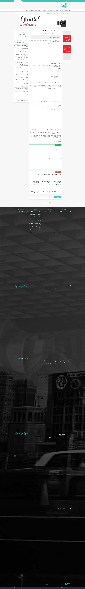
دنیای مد (36, 10)
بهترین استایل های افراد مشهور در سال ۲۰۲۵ (46, 192)
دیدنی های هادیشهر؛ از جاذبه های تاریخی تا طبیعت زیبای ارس (61, 509)
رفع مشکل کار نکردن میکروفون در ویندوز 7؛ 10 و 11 (21, 77)
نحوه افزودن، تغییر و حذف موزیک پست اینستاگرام (22, 98)
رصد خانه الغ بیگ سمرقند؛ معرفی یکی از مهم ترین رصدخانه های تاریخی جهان (22, 65)
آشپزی (54, 10)
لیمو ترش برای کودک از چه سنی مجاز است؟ (22, 100)
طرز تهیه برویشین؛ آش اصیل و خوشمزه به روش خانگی (21, 70)
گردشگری (57, 10)
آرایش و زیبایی (61, 10)
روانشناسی (32, 10)
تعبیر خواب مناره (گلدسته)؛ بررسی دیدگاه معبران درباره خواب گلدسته (61, 361)
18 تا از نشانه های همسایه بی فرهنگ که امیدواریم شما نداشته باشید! (47, 439)
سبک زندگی (66, 10)
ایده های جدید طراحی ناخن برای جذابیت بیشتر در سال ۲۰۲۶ (35, 182)
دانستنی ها (39, 10)
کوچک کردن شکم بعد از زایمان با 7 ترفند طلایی (22, 57)
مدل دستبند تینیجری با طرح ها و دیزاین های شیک (22, 59)
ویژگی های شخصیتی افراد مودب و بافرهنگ (23, 36)
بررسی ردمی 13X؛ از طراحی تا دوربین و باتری (22, 34)
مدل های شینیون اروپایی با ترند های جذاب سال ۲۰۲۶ (21, 85)
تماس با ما (66, 1)
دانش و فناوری (44, 10)
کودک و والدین (28, 10)
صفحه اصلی (20, 587)
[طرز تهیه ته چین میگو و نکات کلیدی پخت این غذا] (56, 195)
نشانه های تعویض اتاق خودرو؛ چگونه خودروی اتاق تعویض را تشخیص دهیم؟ (22, 55)
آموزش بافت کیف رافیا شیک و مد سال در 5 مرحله (47, 364)
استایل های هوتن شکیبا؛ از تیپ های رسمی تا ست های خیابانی (56, 192)
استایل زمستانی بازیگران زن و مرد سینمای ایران (46, 182)
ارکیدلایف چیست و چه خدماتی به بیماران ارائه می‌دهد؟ (21, 50)
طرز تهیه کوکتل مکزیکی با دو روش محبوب (23, 48)
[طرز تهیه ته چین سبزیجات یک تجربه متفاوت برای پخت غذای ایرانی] (45, 195)
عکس (48, 10)
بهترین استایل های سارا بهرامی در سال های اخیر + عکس (57, 182)
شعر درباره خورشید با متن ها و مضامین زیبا (23, 60)
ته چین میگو (34, 65)
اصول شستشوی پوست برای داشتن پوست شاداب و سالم (21, 40)
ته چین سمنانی (38, 65)
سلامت (51, 10)
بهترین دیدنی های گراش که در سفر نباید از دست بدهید (21, 86)
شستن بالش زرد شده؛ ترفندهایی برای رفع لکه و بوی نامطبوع (47, 286)
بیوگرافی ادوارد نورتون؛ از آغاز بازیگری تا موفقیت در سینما (21, 62)
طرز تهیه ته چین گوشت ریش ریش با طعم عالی (34, 233)
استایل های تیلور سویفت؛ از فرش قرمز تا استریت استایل (35, 192)
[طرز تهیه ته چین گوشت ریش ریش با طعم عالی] (35, 195)
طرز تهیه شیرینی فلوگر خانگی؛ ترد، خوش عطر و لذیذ (21, 91)
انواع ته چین (55, 141)
